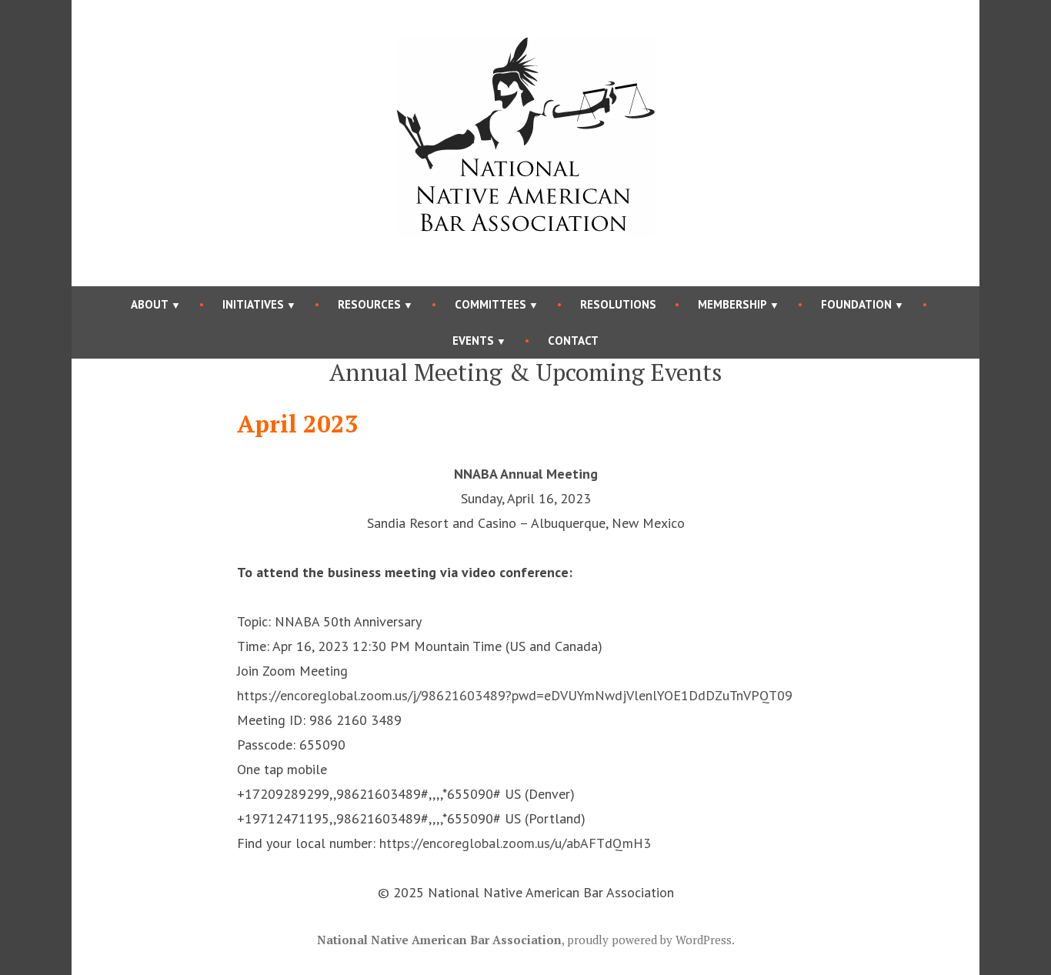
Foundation (856, 304)
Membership (732, 304)
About (149, 304)
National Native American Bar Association (439, 939)
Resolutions (618, 304)
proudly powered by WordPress (649, 939)
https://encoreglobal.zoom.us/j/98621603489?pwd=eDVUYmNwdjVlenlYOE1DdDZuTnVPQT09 (514, 695)
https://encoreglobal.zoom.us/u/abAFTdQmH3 (515, 843)
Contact (573, 340)
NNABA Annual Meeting (526, 473)
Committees (490, 304)
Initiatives (253, 304)
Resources (369, 304)
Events (473, 340)
